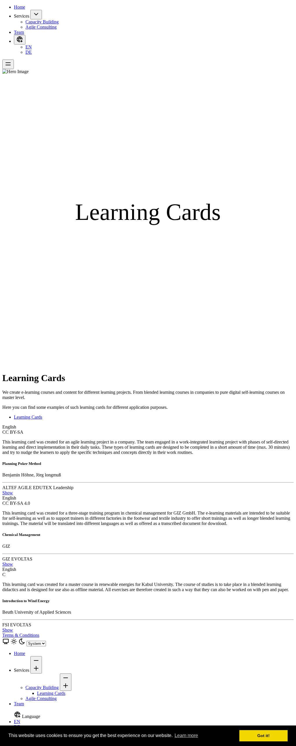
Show (7, 492)
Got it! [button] (263, 735)
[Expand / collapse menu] (36, 14)
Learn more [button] (186, 735)
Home (19, 7)
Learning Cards (28, 417)
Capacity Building (42, 21)
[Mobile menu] (8, 64)
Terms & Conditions (20, 635)
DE (28, 52)
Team (19, 32)
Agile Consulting (41, 27)
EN (28, 46)
